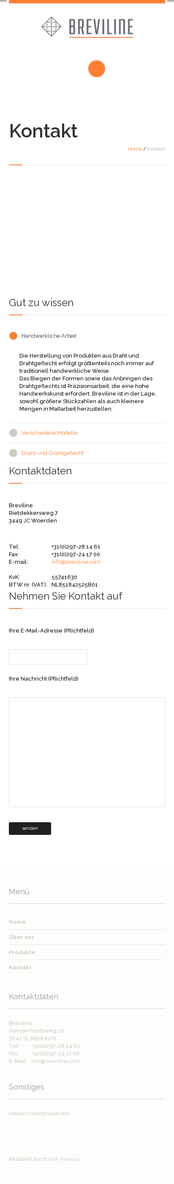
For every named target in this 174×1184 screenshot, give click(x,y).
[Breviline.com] (87, 33)
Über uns (21, 937)
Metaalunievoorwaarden (39, 1113)
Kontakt (20, 967)
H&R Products (64, 1159)
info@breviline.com (76, 562)
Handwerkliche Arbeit (49, 336)
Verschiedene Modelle (49, 433)
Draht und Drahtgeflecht (53, 453)
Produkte (22, 952)
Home (135, 149)
